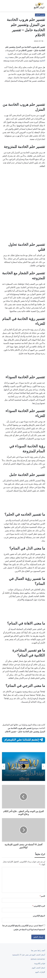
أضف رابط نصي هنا (38, 950)
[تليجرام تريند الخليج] (23, 739)
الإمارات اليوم (40, 972)
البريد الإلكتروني (38, 906)
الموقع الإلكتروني (39, 916)
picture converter (38, 959)
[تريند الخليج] (39, 6)
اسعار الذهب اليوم (38, 968)
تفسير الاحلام (40, 15)
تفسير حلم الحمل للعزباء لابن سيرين (23, 769)
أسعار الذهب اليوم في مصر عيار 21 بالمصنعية (28, 955)
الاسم (42, 896)
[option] (23, 766)
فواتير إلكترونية (39, 963)
